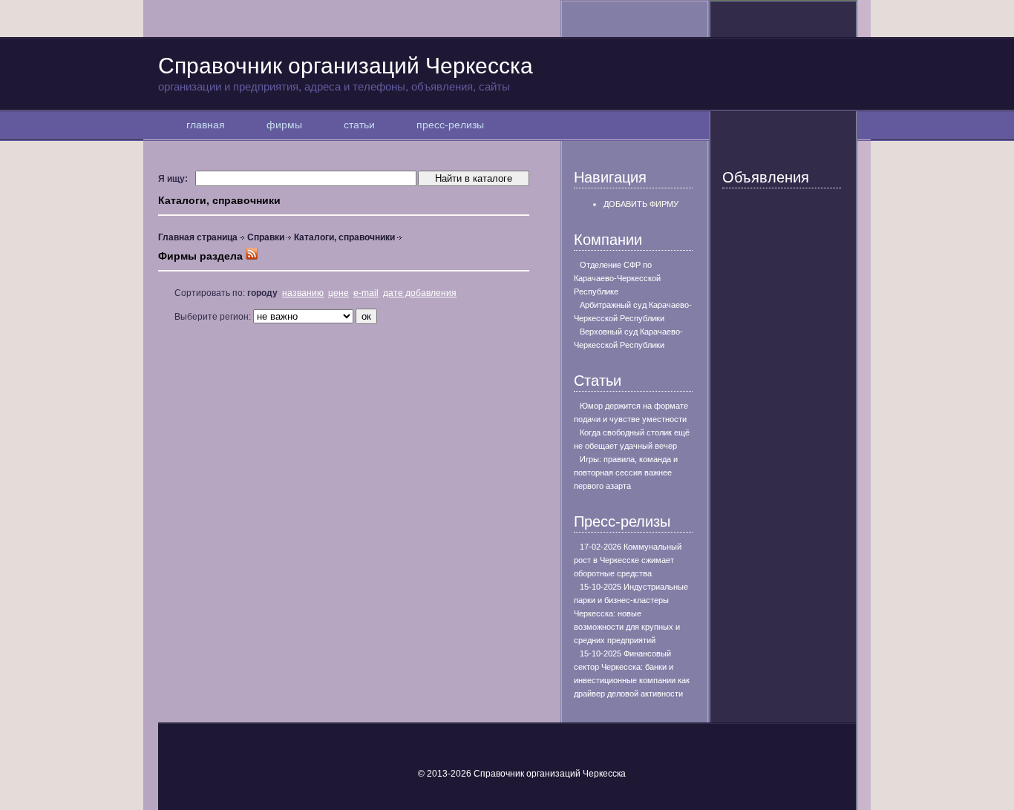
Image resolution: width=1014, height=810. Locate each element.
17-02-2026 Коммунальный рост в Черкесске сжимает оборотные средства (627, 560)
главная (205, 125)
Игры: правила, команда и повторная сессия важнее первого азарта (626, 472)
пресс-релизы (450, 125)
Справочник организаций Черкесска (345, 73)
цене (338, 293)
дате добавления (420, 293)
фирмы (284, 125)
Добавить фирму (641, 204)
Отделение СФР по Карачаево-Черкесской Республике (617, 278)
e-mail (366, 293)
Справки (265, 237)
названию (303, 293)
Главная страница (198, 237)
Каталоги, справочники (344, 237)
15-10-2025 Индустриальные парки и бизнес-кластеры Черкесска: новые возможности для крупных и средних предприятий (631, 613)
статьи (359, 125)
